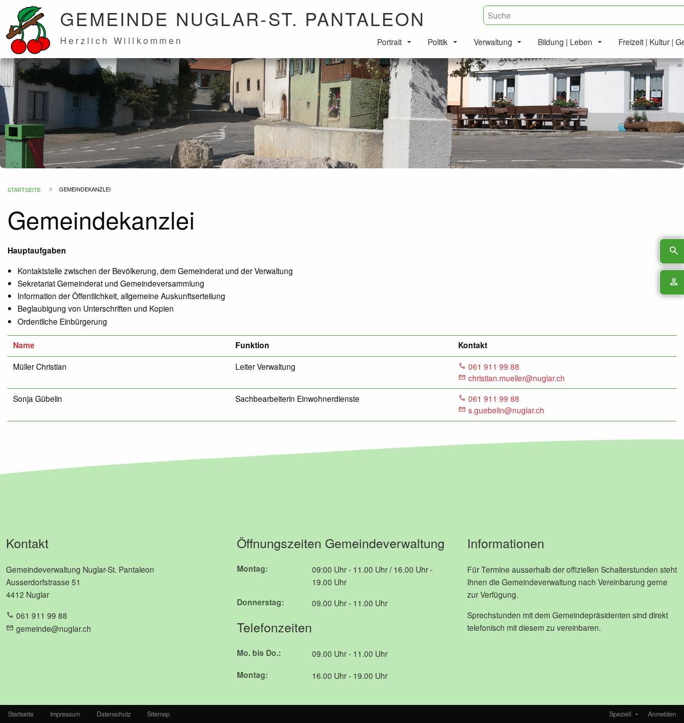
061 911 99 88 (493, 366)
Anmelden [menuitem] (662, 713)
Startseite (24, 189)
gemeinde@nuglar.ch (53, 628)
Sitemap (158, 713)
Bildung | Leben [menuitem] (565, 41)
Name (24, 345)
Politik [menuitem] (438, 41)
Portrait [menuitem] (389, 41)
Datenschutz (114, 713)
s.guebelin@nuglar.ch (506, 409)
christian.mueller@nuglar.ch (516, 377)
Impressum (65, 713)
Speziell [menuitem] (620, 713)
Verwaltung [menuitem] (493, 41)
